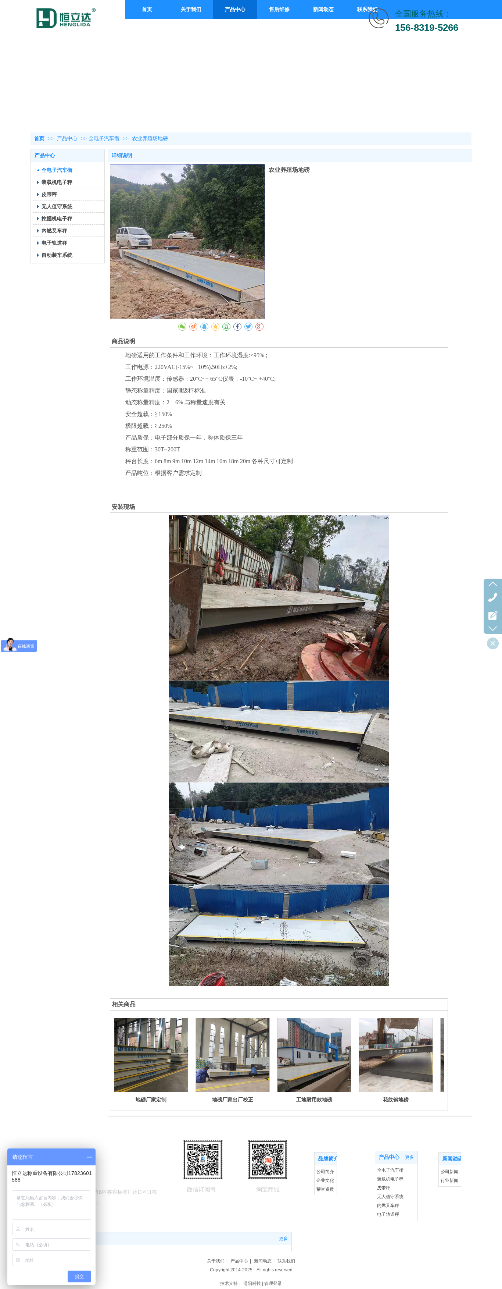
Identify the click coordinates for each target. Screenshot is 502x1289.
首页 (39, 138)
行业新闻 (449, 1180)
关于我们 (216, 1261)
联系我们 (286, 1261)
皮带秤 (383, 1187)
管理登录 (273, 1283)
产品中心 (68, 138)
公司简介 (325, 1171)
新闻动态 (263, 1261)
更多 (328, 1159)
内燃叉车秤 (388, 1205)
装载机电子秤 (390, 1179)
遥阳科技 (252, 1283)
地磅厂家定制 (151, 1099)
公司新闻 (449, 1171)
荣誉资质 (325, 1189)
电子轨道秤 (388, 1214)
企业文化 (325, 1180)
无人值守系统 (390, 1196)
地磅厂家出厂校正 (232, 1099)
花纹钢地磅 (396, 1099)
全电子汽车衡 (104, 138)
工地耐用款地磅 (314, 1099)
